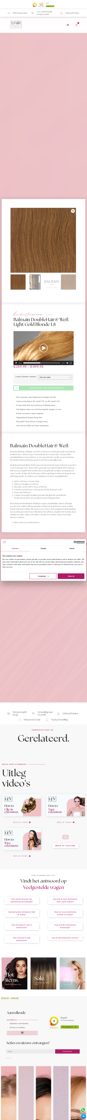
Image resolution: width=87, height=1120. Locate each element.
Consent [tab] (15, 548)
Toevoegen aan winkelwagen (46, 388)
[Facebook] (7, 1058)
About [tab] (71, 548)
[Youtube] (10, 1058)
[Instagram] (8, 1058)
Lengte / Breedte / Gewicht (25, 376)
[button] (68, 25)
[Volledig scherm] (71, 363)
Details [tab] (43, 548)
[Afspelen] (16, 363)
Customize (42, 576)
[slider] (41, 362)
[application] (43, 348)
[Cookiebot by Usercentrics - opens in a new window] (75, 542)
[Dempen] (67, 363)
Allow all (71, 576)
